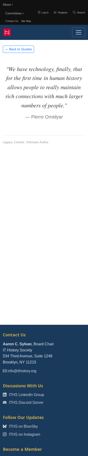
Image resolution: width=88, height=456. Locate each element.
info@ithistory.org (22, 371)
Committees (13, 13)
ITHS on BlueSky (23, 426)
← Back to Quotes (18, 49)
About (7, 4)
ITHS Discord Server (25, 403)
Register (62, 12)
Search (80, 12)
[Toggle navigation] (78, 32)
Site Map (26, 21)
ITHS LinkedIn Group (26, 395)
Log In (45, 12)
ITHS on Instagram (24, 434)
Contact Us (11, 21)
